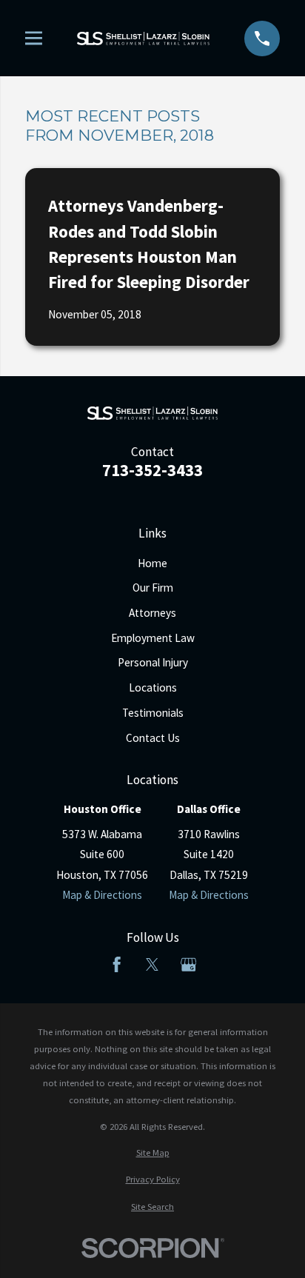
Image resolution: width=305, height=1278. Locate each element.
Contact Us (153, 738)
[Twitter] (152, 964)
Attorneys (152, 613)
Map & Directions (102, 895)
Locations (153, 687)
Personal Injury (153, 662)
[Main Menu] (33, 38)
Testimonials (153, 713)
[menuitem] (152, 1152)
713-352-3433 (152, 470)
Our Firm (153, 588)
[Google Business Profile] (188, 964)
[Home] (143, 38)
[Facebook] (116, 964)
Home (152, 563)
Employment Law (153, 638)
